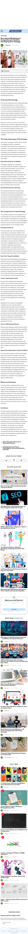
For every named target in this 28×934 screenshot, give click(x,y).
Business (3, 483)
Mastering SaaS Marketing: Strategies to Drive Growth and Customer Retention (13, 590)
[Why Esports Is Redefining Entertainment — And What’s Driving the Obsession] (14, 628)
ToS (14, 931)
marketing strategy (12, 122)
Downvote (21, 460)
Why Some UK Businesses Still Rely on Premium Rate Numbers (12, 684)
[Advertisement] (14, 14)
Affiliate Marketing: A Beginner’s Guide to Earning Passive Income (14, 527)
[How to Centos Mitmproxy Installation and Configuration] (14, 820)
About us (4, 931)
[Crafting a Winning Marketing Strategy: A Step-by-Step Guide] (14, 560)
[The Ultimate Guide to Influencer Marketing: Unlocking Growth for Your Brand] (14, 538)
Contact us (9, 931)
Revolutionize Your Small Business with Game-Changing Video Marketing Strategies (12, 731)
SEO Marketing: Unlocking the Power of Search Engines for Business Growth (13, 507)
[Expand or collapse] (26, 71)
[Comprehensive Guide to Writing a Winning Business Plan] (14, 797)
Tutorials (3, 524)
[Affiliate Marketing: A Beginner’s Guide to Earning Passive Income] (14, 518)
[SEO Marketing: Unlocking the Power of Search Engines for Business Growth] (14, 497)
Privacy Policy (23, 931)
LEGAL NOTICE (14, 932)
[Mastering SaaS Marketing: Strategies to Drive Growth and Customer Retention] (14, 580)
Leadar (2, 111)
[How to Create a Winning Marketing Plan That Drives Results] (14, 477)
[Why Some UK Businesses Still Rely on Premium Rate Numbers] (14, 675)
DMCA (17, 931)
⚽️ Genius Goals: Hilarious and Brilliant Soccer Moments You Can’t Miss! (13, 784)
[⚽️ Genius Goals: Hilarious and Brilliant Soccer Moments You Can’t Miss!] (14, 774)
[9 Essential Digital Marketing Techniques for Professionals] (14, 744)
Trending (2, 767)
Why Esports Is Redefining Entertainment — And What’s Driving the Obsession (13, 638)
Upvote (6, 460)
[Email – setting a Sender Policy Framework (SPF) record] (14, 890)
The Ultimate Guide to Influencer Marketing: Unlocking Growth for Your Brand (12, 549)
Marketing (3, 504)
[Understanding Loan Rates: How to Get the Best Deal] (14, 867)
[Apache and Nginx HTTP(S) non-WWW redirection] (14, 844)
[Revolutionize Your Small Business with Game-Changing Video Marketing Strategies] (14, 720)
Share (2, 52)
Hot (2, 791)
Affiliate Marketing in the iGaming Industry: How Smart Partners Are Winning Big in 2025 (14, 661)
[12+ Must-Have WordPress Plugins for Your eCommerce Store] (14, 697)
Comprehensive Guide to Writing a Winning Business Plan (11, 807)
